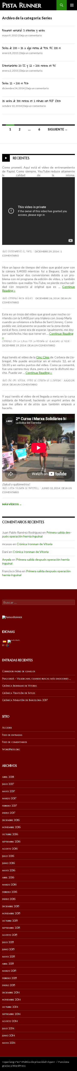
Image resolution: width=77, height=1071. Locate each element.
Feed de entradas (12, 735)
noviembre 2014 (11, 999)
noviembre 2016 (11, 827)
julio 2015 (8, 942)
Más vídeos (12, 504)
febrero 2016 (9, 891)
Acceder (7, 727)
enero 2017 (8, 812)
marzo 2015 (9, 970)
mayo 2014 (8, 1042)
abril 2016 (8, 877)
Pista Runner (21, 5)
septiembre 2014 (11, 1014)
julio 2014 (8, 1028)
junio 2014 (8, 1035)
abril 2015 (8, 963)
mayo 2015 (8, 956)
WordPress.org (11, 749)
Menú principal (72, 5)
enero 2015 (8, 985)
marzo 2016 (9, 884)
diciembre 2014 (11, 992)
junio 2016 (8, 863)
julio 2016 (8, 856)
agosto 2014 (10, 1021)
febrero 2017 (9, 805)
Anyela (6, 559)
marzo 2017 (9, 798)
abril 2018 (8, 776)
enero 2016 (8, 899)
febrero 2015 (9, 978)
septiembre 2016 (11, 841)
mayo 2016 (8, 870)
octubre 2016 (10, 834)
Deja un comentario (30, 35)
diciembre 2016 (10, 820)
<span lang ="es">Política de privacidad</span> (28, 1061)
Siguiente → (58, 129)
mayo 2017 (8, 791)
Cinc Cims (42, 357)
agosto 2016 (10, 848)
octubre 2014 (10, 1006)
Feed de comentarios (14, 742)
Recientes (21, 158)
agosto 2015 (9, 934)
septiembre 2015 (11, 927)
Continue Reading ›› (38, 372)
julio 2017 (8, 784)
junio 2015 (8, 949)
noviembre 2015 (11, 913)
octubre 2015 (10, 920)
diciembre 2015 (10, 906)
